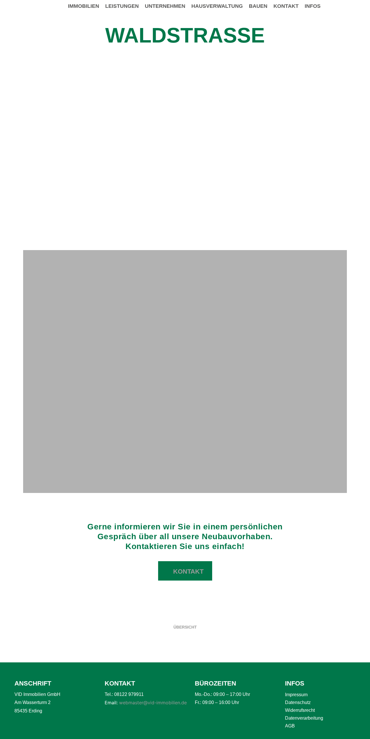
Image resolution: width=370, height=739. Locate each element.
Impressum (296, 694)
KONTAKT (286, 6)
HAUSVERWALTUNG (217, 6)
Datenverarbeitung (304, 718)
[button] (28, 157)
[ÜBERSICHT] (185, 619)
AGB (290, 725)
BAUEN (258, 6)
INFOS (313, 6)
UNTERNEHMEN (165, 6)
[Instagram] (357, 6)
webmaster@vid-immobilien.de (153, 702)
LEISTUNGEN (122, 6)
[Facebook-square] (345, 6)
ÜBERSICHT (185, 627)
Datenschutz (298, 702)
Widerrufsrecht (300, 710)
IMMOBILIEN (83, 6)
